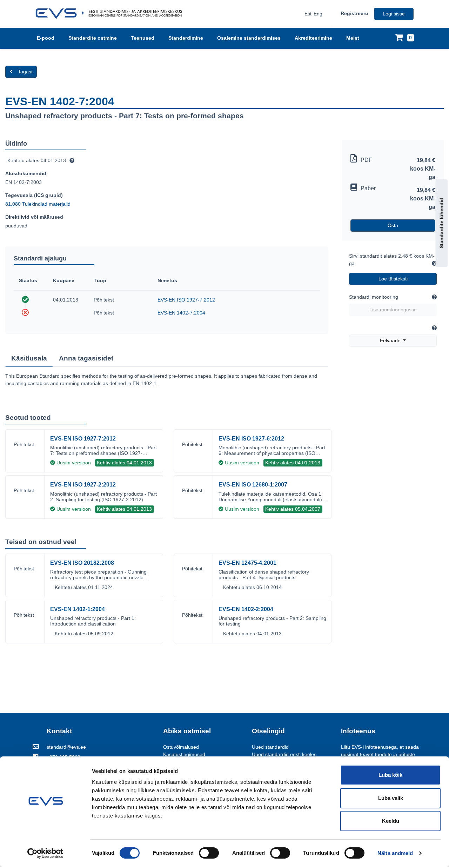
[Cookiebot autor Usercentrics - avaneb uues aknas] (45, 853)
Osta (393, 225)
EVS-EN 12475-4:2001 (247, 563)
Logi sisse (394, 13)
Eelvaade (391, 340)
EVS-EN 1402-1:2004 (77, 609)
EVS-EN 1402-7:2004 (181, 313)
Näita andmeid (395, 853)
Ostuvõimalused (181, 747)
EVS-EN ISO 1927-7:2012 (186, 300)
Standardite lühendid (441, 223)
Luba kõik (390, 775)
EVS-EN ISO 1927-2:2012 (83, 485)
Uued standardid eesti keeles (284, 754)
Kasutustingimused (184, 754)
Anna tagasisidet (86, 358)
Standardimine (185, 38)
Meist (352, 38)
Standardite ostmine (92, 38)
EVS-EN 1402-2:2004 (246, 609)
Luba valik (390, 798)
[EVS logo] (111, 13)
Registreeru (354, 13)
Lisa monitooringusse (393, 309)
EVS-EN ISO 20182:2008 (82, 563)
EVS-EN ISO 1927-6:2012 (251, 439)
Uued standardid (270, 747)
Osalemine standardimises (249, 38)
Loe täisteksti (393, 279)
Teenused (142, 38)
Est (307, 13)
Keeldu (390, 821)
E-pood (45, 38)
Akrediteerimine (313, 38)
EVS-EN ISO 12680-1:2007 (253, 485)
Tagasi (25, 71)
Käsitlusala (29, 358)
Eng (318, 13)
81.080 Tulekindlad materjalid (38, 204)
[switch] (209, 853)
